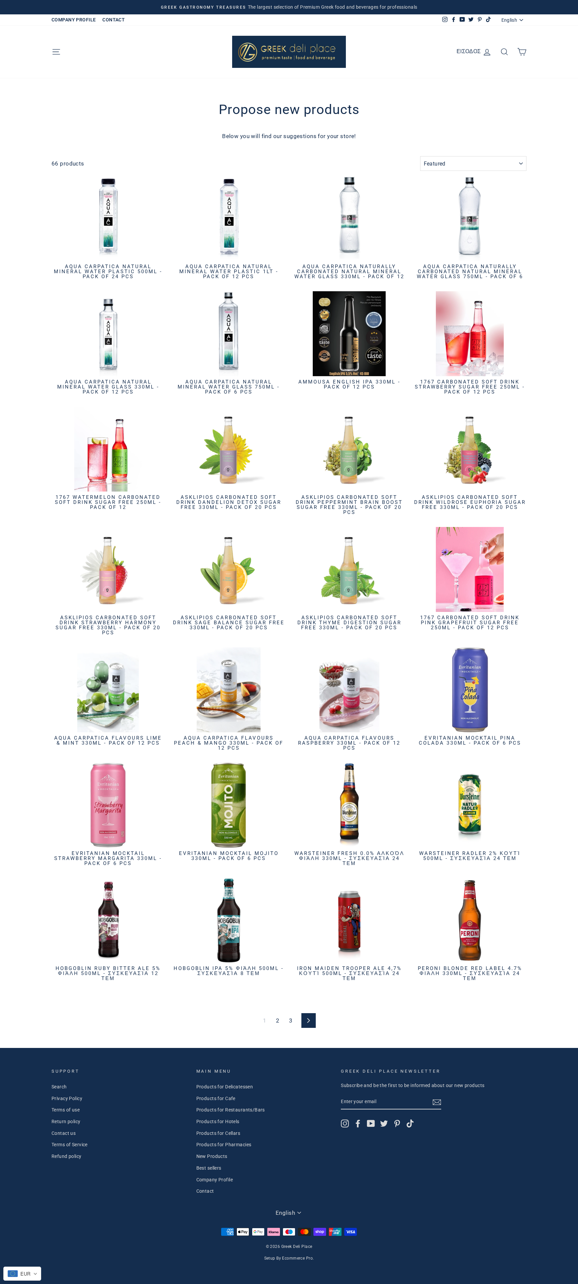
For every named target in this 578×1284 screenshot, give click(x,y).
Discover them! (289, 732)
